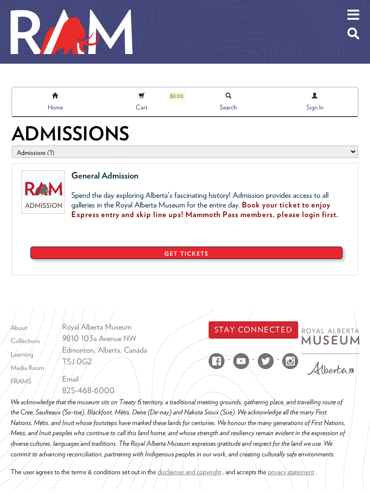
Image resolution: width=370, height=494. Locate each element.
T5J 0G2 (77, 361)
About (19, 327)
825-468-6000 (88, 390)
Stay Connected (253, 329)
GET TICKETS (186, 253)
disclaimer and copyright (189, 471)
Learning (22, 354)
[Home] (71, 7)
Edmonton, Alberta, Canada (104, 350)
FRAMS (21, 381)
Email (70, 379)
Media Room (27, 367)
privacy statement (291, 471)
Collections (25, 340)
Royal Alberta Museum (97, 326)
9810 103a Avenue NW (99, 338)
